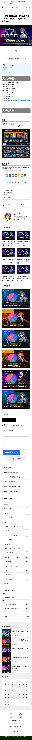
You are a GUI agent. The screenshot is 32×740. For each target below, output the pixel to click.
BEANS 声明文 (16, 720)
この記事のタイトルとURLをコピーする (16, 58)
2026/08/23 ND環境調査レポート (11, 477)
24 (19, 697)
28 (8, 701)
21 (8, 697)
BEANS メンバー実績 (16, 717)
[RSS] (17, 731)
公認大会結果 (4, 26)
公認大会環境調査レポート (9, 371)
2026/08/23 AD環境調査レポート (11, 472)
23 (16, 697)
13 (5, 694)
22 (12, 697)
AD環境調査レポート (7, 290)
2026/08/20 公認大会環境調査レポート (12, 491)
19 (26, 694)
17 (19, 694)
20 (5, 697)
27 (5, 701)
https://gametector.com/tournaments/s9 (14, 100)
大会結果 (5, 69)
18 (23, 694)
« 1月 (5, 704)
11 (23, 690)
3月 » (9, 704)
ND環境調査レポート (7, 311)
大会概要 (5, 67)
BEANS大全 (16, 723)
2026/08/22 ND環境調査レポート (11, 486)
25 (23, 697)
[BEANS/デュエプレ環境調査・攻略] (5, 3)
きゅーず (12, 190)
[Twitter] (15, 731)
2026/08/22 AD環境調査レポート (11, 481)
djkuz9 (28, 100)
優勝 (5, 70)
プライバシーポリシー (16, 726)
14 (8, 694)
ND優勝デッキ (9, 195)
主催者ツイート (8, 72)
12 (26, 690)
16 (16, 694)
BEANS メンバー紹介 (16, 714)
